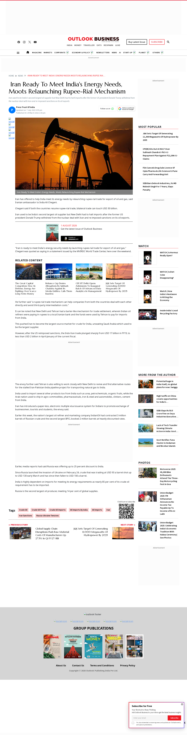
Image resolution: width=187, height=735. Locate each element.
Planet (142, 52)
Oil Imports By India (79, 510)
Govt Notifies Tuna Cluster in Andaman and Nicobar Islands (165, 442)
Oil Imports (97, 510)
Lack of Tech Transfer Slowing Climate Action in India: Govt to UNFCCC (166, 428)
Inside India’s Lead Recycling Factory (169, 312)
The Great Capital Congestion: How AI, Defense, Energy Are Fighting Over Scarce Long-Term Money (25, 288)
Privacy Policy (127, 665)
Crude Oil (23, 510)
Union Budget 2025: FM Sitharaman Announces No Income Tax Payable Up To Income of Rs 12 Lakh (167, 503)
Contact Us (78, 665)
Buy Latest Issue (136, 41)
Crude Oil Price (38, 510)
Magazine (36, 52)
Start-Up (127, 52)
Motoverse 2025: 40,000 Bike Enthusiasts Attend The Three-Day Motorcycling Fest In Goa (169, 477)
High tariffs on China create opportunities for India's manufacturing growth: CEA (166, 398)
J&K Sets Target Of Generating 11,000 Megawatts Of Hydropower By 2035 (116, 287)
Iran (108, 510)
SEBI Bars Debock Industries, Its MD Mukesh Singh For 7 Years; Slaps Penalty (159, 186)
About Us (61, 665)
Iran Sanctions (25, 515)
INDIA (69, 45)
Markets (48, 52)
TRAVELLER (89, 45)
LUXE (117, 45)
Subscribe (174, 718)
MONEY (77, 45)
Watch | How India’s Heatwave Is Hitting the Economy (168, 296)
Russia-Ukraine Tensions (47, 515)
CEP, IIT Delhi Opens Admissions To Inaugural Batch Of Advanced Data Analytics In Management (89, 287)
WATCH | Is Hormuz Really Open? (169, 254)
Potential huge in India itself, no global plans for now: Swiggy (167, 384)
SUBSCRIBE (157, 41)
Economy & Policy (81, 52)
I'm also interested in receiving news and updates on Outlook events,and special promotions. (158, 724)
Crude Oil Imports (58, 510)
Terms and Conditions (102, 665)
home (11, 75)
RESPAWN (108, 45)
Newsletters (103, 52)
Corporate (59, 52)
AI (120, 52)
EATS (99, 45)
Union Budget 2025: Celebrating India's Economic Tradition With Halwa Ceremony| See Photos (168, 530)
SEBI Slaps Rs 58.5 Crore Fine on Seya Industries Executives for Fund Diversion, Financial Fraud (166, 413)
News (114, 52)
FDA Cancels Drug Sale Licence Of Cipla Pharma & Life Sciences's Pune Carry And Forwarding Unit (160, 171)
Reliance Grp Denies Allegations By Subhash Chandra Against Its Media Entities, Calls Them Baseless (58, 288)
